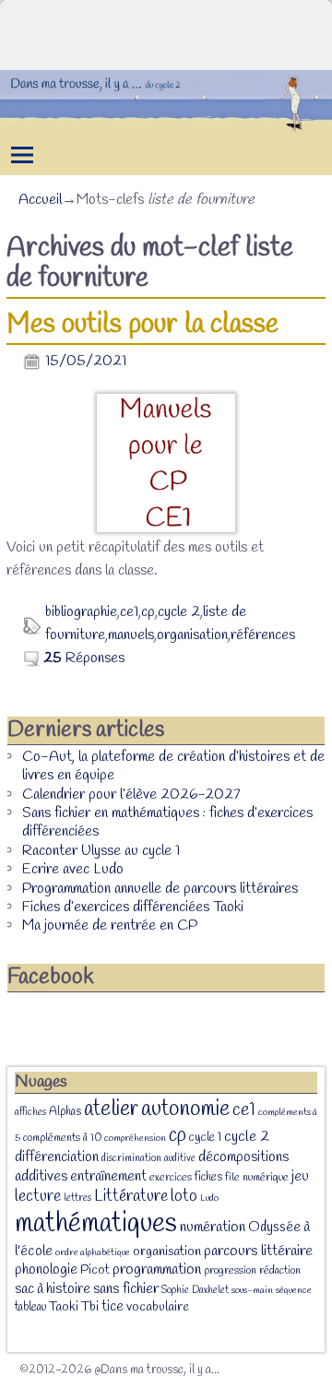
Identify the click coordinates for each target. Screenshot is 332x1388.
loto (184, 1196)
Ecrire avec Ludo (73, 869)
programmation (157, 1269)
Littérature (131, 1196)
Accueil (40, 199)
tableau (30, 1307)
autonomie (185, 1109)
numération (212, 1227)
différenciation (57, 1157)
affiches (30, 1112)
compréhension (135, 1138)
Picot (95, 1270)
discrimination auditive (148, 1158)
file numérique (257, 1177)
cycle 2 (179, 612)
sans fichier (126, 1289)
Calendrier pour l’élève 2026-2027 (131, 794)
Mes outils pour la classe (142, 324)
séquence (294, 1290)
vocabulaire (157, 1307)
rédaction (280, 1270)
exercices (170, 1177)
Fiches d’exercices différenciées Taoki (132, 907)
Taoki (63, 1307)
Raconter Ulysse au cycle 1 (101, 850)
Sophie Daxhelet (195, 1290)
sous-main (252, 1290)
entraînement (108, 1177)
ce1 (129, 612)
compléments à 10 (62, 1138)
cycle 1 (205, 1137)
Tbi (90, 1307)
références (263, 635)
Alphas (65, 1112)
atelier (111, 1109)
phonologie (46, 1269)
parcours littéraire (258, 1251)
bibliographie (81, 612)
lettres (77, 1198)
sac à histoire (52, 1289)
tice (112, 1307)
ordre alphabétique (92, 1252)
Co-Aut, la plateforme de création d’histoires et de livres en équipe (173, 766)
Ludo (209, 1198)
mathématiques (96, 1224)
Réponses (84, 658)
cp (148, 612)
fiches (208, 1177)
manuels (131, 635)
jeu (300, 1177)
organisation (192, 635)
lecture (38, 1196)
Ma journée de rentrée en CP (109, 925)
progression (230, 1270)
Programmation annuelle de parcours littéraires (160, 888)
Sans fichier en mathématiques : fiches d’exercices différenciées (167, 822)
